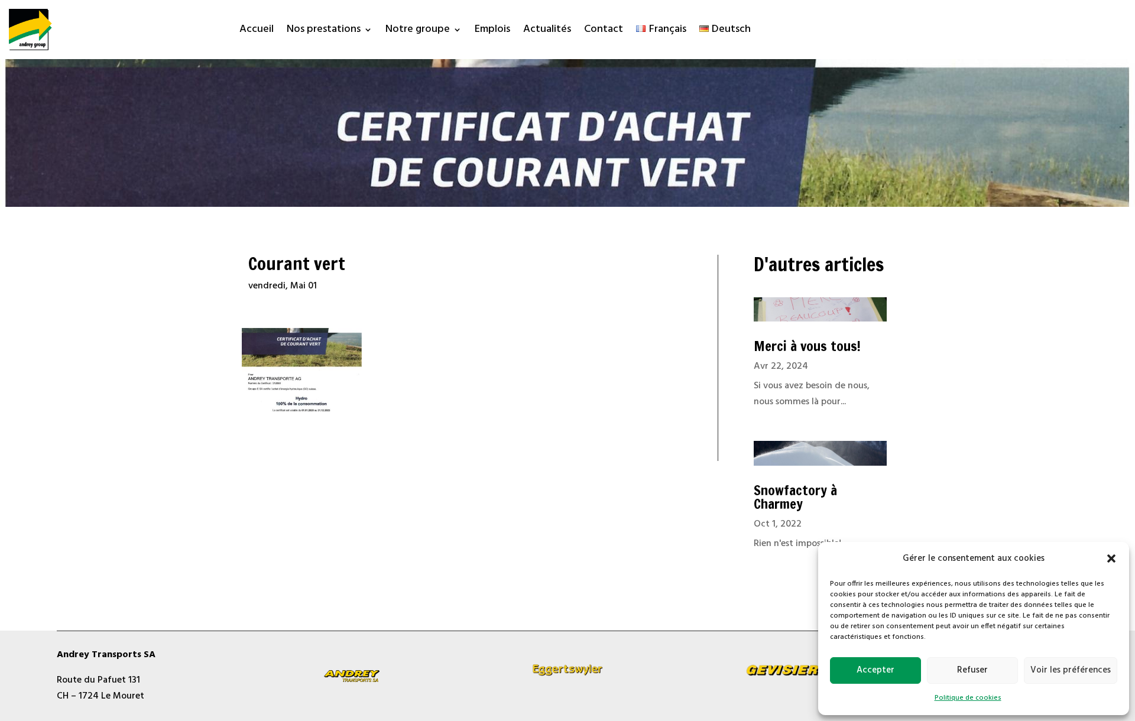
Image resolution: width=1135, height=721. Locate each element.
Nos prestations (324, 31)
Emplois (492, 31)
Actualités (547, 31)
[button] (1111, 558)
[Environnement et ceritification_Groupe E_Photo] (302, 410)
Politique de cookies (968, 698)
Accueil (256, 31)
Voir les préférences (1070, 670)
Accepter (875, 670)
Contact (603, 31)
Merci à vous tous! (807, 346)
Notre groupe (417, 31)
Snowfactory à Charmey (795, 497)
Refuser (972, 670)
